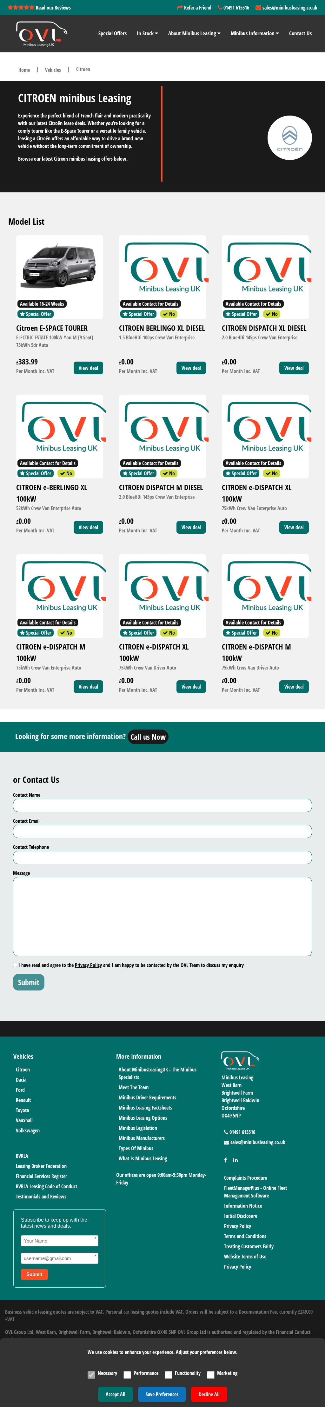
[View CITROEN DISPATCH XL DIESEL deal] (265, 267)
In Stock (146, 33)
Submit (28, 982)
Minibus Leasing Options (143, 1117)
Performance (146, 1373)
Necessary (107, 1373)
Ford (20, 1089)
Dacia (21, 1079)
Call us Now (148, 736)
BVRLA (22, 1155)
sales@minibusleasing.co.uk (289, 7)
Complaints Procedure (245, 1177)
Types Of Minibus (136, 1148)
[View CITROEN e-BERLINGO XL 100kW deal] (59, 426)
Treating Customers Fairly (249, 1246)
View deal (88, 367)
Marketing (227, 1373)
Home (24, 69)
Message (21, 873)
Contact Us (300, 33)
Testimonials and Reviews (41, 1196)
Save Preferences (162, 1394)
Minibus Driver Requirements (147, 1097)
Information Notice (243, 1205)
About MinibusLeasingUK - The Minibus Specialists (157, 1073)
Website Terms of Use (245, 1256)
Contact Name (26, 794)
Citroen (23, 1069)
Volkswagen (28, 1130)
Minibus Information (253, 33)
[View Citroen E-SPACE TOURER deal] (59, 267)
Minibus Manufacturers (142, 1138)
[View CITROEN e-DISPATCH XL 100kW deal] (265, 426)
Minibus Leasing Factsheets (145, 1107)
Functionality (188, 1373)
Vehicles (53, 69)
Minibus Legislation (138, 1127)
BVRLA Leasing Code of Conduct (46, 1186)
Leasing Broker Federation (41, 1166)
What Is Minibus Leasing (143, 1158)
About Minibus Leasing (192, 33)
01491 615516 (235, 7)
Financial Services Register (41, 1176)
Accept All (115, 1394)
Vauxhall (24, 1120)
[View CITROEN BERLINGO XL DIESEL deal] (162, 267)
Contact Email (26, 820)
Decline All (209, 1394)
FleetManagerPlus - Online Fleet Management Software (255, 1191)
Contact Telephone (31, 847)
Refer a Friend (197, 7)
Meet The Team (134, 1087)
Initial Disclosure (240, 1215)
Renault (23, 1100)
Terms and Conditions (245, 1236)
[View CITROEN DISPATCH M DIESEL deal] (162, 426)
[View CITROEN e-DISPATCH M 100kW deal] (59, 585)
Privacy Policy (88, 965)
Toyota (22, 1110)
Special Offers (112, 33)
